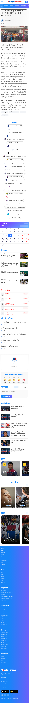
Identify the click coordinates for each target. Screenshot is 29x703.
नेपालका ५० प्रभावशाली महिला (6, 608)
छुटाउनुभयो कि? (3, 254)
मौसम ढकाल (5, 115)
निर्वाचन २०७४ (3, 640)
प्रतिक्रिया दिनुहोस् (6, 396)
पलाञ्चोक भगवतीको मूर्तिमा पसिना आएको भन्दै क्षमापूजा (13, 334)
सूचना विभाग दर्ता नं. (4, 681)
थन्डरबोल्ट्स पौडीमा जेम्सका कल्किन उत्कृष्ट (17, 407)
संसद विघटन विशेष (4, 636)
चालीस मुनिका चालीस (4, 615)
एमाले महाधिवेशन (4, 648)
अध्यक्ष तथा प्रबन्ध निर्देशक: (5, 673)
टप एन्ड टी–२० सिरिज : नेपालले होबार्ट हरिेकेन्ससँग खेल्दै (18, 450)
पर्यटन (2, 574)
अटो (2, 580)
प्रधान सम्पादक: (3, 677)
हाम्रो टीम (2, 656)
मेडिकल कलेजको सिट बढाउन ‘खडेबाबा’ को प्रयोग (10, 282)
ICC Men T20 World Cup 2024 (7, 592)
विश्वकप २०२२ (3, 600)
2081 (3, 611)
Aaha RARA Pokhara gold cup (7, 596)
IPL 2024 (3, 594)
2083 (3, 620)
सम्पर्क (2, 664)
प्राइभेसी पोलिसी (3, 662)
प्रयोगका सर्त (3, 658)
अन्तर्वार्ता (2, 556)
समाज (2, 550)
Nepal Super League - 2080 (6, 598)
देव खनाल (23, 112)
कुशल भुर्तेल (5, 112)
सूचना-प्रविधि (3, 582)
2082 (3, 613)
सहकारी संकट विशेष (4, 632)
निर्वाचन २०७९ (3, 646)
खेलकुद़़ (2, 558)
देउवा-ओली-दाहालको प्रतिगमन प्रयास (9, 273)
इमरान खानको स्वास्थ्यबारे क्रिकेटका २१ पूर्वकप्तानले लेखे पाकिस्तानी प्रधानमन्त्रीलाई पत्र (18, 434)
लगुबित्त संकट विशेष (4, 634)
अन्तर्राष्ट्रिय (3, 564)
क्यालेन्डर (4, 223)
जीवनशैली (23, 6)
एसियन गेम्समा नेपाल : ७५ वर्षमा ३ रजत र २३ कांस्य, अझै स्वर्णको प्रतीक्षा (19, 425)
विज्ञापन (2, 660)
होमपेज (6, 6)
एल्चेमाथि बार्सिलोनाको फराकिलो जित (18, 442)
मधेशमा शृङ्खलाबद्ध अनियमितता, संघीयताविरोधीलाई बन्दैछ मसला (8, 256)
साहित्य (2, 554)
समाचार (11, 6)
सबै (24, 513)
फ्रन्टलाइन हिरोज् (4, 624)
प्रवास (2, 562)
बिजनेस (17, 6)
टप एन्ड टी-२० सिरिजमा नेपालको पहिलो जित (18, 416)
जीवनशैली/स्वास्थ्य (4, 560)
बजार (2, 572)
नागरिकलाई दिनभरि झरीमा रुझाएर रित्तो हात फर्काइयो (13, 322)
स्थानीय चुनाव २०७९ (4, 644)
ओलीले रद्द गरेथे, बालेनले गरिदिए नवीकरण (10, 340)
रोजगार (2, 576)
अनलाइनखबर (8, 21)
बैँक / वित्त (3, 578)
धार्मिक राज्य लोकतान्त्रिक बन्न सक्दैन (9, 328)
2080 (3, 609)
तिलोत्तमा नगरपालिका (14, 112)
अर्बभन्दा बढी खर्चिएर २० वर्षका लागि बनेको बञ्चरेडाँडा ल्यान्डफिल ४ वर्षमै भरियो (9, 265)
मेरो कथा (2, 622)
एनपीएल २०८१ (3, 590)
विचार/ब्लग (3, 552)
